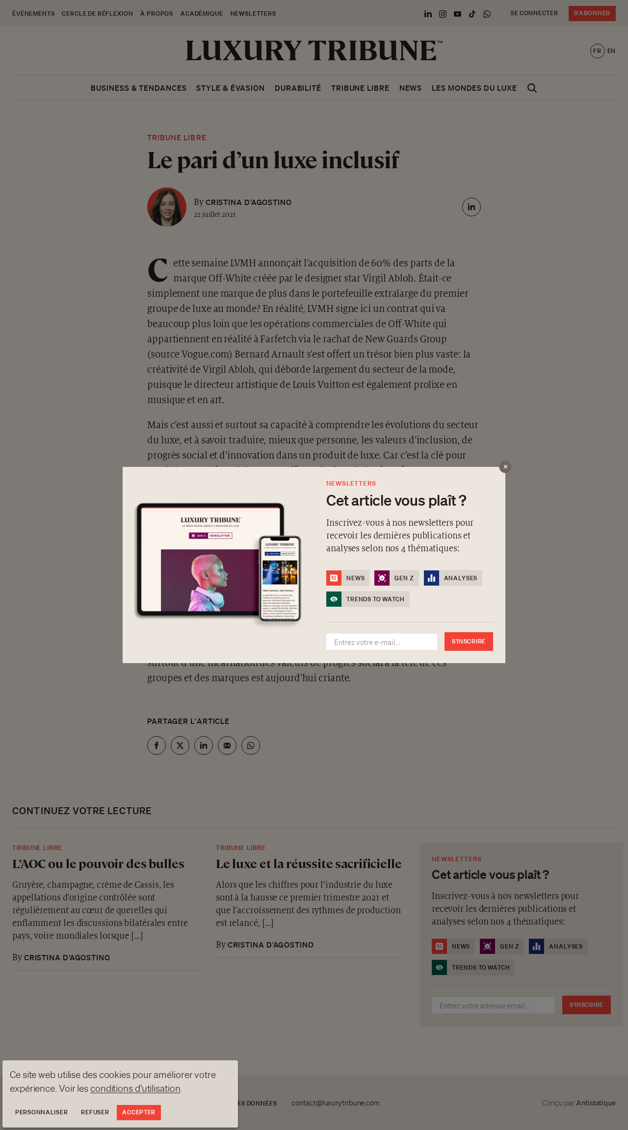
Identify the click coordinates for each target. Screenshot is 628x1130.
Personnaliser (41, 1112)
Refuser (95, 1112)
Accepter (139, 1112)
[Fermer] (505, 467)
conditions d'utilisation (135, 1088)
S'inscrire (469, 641)
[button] (314, 565)
